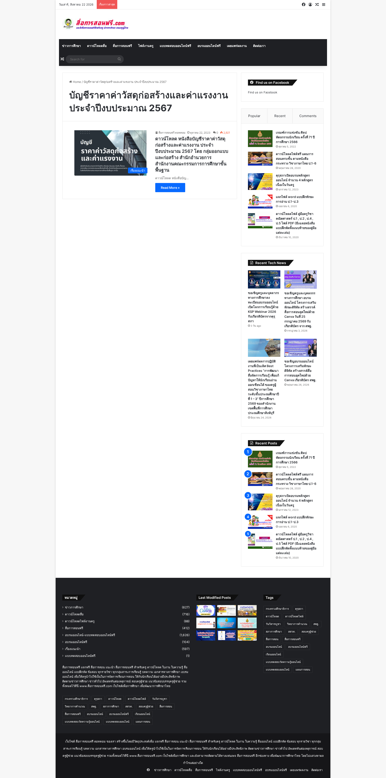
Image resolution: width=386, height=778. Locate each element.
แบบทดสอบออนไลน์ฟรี (175, 46)
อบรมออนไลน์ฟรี (209, 46)
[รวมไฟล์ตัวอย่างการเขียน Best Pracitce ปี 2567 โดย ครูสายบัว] (205, 635)
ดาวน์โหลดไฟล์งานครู (79, 621)
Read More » (170, 187)
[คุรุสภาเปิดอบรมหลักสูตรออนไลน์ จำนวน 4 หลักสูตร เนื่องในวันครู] (260, 181)
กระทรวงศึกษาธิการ (76, 698)
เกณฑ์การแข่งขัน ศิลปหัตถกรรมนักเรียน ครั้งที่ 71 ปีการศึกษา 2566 (295, 137)
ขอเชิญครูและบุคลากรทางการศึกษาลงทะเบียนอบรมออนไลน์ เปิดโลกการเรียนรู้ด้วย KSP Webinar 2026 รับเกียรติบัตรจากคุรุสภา (263, 307)
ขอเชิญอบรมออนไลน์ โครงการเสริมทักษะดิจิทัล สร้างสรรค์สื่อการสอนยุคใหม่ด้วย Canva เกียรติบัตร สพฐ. (300, 370)
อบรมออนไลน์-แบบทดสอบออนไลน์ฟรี (90, 635)
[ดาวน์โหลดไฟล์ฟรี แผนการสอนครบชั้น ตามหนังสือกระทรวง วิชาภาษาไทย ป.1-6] (260, 159)
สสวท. (128, 706)
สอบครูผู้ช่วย (146, 706)
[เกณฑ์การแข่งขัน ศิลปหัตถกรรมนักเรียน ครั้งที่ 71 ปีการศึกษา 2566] (260, 138)
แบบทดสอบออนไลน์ (117, 721)
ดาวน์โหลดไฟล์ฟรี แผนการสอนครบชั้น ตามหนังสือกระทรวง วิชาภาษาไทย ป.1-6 (296, 158)
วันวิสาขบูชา (159, 698)
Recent (279, 116)
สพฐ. (94, 706)
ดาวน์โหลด (115, 698)
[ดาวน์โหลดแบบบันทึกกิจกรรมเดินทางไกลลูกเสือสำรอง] (247, 610)
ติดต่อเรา (259, 46)
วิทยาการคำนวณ (75, 706)
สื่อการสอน (165, 706)
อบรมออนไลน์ (95, 714)
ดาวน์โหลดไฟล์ (137, 698)
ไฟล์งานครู (145, 46)
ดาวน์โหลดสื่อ (97, 46)
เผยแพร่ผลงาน (237, 46)
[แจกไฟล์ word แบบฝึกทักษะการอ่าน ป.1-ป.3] (260, 201)
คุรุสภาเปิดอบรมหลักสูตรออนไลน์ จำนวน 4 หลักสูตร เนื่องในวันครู (294, 180)
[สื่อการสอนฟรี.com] (101, 24)
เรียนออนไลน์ (142, 714)
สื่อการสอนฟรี (122, 46)
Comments (308, 116)
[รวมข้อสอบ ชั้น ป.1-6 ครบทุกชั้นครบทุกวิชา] (247, 635)
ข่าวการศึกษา (71, 46)
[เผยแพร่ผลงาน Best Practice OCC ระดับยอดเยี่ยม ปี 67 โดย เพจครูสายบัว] (247, 623)
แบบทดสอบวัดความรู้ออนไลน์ (82, 721)
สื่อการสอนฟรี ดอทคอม (172, 132)
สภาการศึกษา (111, 706)
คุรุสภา (98, 698)
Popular (254, 116)
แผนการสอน (143, 721)
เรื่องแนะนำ (72, 649)
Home (76, 82)
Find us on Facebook (262, 92)
